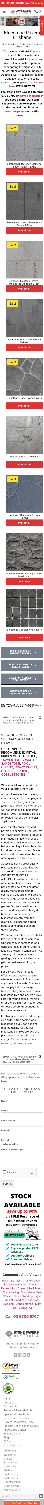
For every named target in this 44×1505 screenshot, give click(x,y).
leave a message (29, 95)
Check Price (24, 171)
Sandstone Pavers (15, 1284)
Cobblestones (24, 1303)
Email (4, 1110)
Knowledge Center (15, 1429)
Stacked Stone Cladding (18, 1296)
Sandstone (10, 1462)
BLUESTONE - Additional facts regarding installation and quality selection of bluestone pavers (19, 720)
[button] (4, 11)
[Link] (28, 1355)
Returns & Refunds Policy (19, 1410)
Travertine (10, 1450)
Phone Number (9, 1120)
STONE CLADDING (14, 771)
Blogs (7, 1437)
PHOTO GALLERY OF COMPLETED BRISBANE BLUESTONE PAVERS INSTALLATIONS (21, 706)
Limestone (10, 1466)
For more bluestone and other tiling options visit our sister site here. (20, 1077)
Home (7, 1398)
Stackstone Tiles (31, 1292)
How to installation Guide (19, 1421)
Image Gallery (12, 1433)
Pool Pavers (36, 1288)
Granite (8, 1458)
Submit (7, 1183)
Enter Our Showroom (16, 1418)
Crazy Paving (11, 1292)
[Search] (41, 1496)
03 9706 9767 (26, 1316)
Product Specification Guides (21, 1425)
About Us (9, 1402)
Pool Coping (19, 1288)
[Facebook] (15, 1355)
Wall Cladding (12, 1489)
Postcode (6, 1130)
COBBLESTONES (13, 774)
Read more (24, 581)
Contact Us (26, 1307)
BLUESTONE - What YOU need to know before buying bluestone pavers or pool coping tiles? (20, 1059)
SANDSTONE (10, 763)
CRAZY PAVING (26, 767)
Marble (8, 1470)
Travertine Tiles (11, 1280)
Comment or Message (12, 1149)
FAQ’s (7, 1441)
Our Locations (12, 1445)
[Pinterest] (24, 1355)
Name (4, 1101)
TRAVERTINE (10, 760)
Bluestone (10, 1454)
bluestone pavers (15, 111)
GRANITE (28, 760)
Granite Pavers (32, 1280)
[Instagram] (19, 1355)
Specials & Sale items (16, 1414)
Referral (5, 1140)
